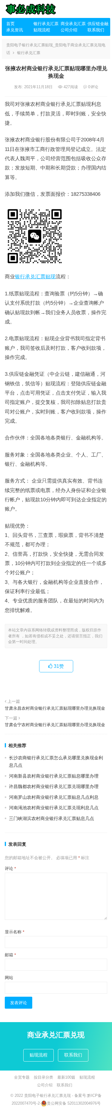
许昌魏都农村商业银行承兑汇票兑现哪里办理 (54, 786)
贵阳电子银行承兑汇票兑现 (47, 1095)
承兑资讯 (14, 30)
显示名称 (14, 931)
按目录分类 (43, 1077)
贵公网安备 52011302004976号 (74, 1103)
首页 (10, 23)
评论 (10, 868)
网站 (9, 977)
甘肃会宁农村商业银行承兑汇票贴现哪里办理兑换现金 (55, 724)
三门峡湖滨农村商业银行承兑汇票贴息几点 (51, 818)
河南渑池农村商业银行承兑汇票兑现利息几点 (54, 807)
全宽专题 (22, 1077)
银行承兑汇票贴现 (35, 276)
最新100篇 (66, 1077)
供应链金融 (98, 23)
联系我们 (96, 30)
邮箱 (10, 954)
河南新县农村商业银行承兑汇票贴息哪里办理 (54, 775)
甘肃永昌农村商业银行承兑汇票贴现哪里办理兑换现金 (55, 708)
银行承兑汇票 (44, 23)
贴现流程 (41, 30)
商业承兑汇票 (72, 23)
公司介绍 (69, 30)
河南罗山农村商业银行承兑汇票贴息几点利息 (54, 797)
